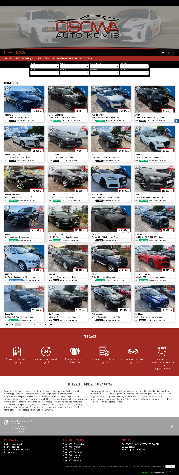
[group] (89, 24)
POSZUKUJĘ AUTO (29, 58)
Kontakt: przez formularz (133, 449)
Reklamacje (9, 452)
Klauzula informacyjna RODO (17, 449)
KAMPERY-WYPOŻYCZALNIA (67, 58)
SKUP (40, 58)
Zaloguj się (168, 52)
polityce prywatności (158, 466)
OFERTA (17, 58)
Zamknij (170, 466)
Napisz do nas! (151, 472)
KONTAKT (8, 58)
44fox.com (172, 472)
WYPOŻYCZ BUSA (85, 58)
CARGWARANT (49, 58)
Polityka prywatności (13, 444)
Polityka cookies (11, 447)
